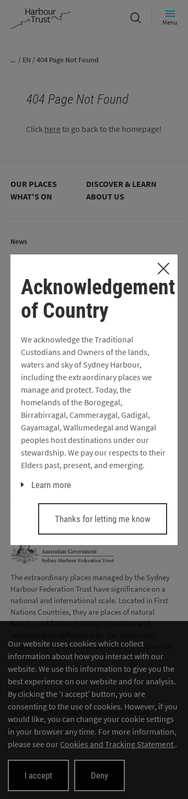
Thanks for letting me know (102, 519)
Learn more (51, 485)
